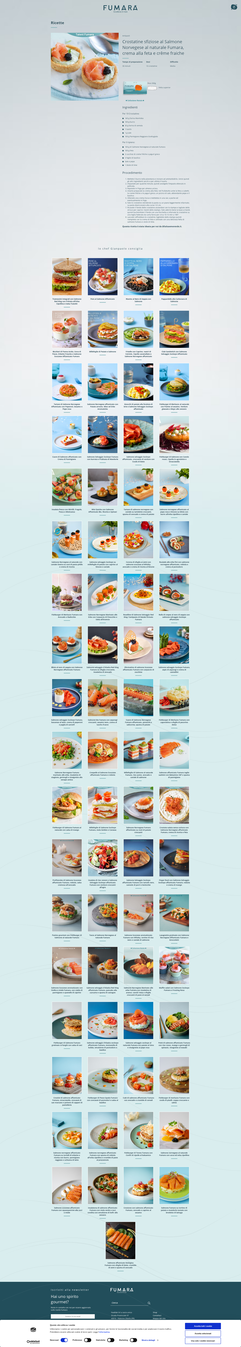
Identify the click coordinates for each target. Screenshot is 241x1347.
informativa (104, 1332)
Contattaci (157, 1315)
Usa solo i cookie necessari (203, 1341)
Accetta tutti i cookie (203, 1326)
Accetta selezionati (203, 1333)
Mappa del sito (159, 1318)
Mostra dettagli (148, 1340)
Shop (155, 1312)
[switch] (87, 1340)
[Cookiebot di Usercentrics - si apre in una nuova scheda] (33, 1342)
